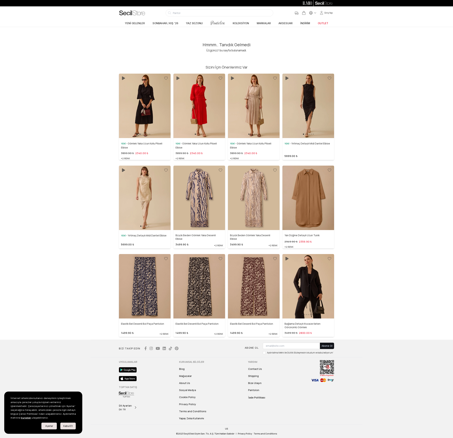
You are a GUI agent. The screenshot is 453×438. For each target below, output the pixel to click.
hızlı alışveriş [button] (144, 128)
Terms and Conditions (192, 411)
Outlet (323, 23)
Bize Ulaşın (255, 383)
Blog (182, 369)
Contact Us (255, 369)
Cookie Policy (187, 397)
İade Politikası (256, 397)
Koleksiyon (241, 23)
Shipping (253, 376)
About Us (184, 383)
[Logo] (132, 13)
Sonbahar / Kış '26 (165, 23)
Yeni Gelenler (135, 23)
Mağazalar (185, 376)
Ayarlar (49, 426)
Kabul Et (68, 426)
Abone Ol (327, 345)
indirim (305, 23)
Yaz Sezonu (194, 23)
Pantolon (218, 23)
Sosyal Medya (187, 390)
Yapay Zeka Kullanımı (191, 418)
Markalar (264, 23)
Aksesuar (286, 23)
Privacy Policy (187, 404)
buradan (26, 417)
